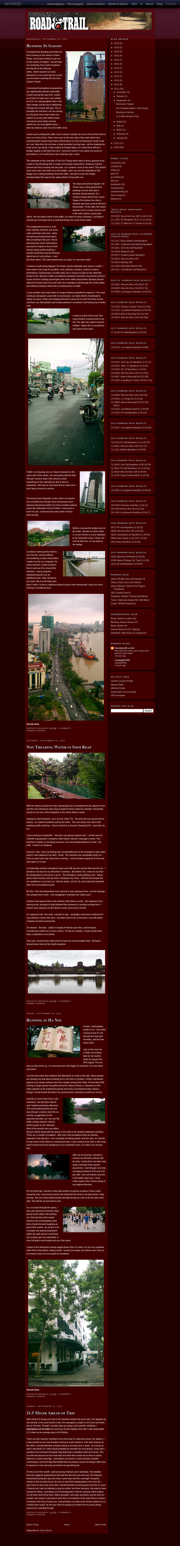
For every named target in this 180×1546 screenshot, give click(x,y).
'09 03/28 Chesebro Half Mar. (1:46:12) (129, 505)
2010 (117, 143)
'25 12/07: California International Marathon (131, 244)
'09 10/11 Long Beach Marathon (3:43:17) (130, 512)
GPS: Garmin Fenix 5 (121, 593)
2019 (117, 68)
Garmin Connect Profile (122, 681)
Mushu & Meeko (118, 4)
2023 (117, 51)
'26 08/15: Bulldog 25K (122, 262)
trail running (116, 195)
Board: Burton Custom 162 (123, 618)
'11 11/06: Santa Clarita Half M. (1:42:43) (130, 475)
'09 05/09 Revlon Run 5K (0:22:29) (127, 509)
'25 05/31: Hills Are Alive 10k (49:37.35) (129, 284)
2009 (117, 147)
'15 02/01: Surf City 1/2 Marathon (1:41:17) (131, 362)
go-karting (116, 177)
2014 (117, 76)
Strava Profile (117, 684)
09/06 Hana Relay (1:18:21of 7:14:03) (129, 538)
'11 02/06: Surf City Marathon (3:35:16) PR (131, 464)
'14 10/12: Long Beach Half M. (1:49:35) (130, 409)
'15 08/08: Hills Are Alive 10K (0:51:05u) (130, 373)
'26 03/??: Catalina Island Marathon (128, 255)
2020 (117, 64)
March (120, 130)
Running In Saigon (44, 46)
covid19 (114, 166)
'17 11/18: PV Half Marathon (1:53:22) (129, 332)
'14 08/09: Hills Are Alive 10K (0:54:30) (129, 395)
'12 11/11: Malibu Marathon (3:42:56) (128, 449)
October (121, 96)
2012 (117, 84)
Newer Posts (33, 1524)
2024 (117, 47)
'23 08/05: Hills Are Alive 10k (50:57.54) (129, 288)
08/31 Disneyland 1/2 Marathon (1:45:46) (130, 534)
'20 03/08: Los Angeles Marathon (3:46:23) (131, 292)
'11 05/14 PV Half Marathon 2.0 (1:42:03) (130, 468)
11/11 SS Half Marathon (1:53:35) (127, 564)
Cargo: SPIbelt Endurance (123, 603)
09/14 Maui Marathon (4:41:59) (125, 542)
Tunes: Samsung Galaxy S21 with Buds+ (130, 600)
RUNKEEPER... (121, 663)
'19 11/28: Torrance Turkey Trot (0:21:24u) (131, 306)
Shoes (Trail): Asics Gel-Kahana (126, 582)
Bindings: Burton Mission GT (124, 622)
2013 (117, 80)
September (122, 100)
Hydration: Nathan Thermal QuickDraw (129, 596)
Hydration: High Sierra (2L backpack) (128, 633)
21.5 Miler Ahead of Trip (51, 1413)
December (122, 92)
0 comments (64, 728)
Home (67, 1524)
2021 (117, 60)
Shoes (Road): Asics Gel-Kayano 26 (128, 579)
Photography (75, 4)
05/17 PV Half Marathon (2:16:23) (127, 527)
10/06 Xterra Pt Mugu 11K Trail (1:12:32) (130, 560)
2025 (117, 43)
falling (114, 170)
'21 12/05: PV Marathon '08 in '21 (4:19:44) (131, 219)
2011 (117, 89)
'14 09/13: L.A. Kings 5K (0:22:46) (127, 399)
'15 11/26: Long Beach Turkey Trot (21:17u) (131, 380)
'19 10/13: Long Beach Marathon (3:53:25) (131, 310)
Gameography (55, 4)
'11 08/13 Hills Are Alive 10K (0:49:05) (129, 472)
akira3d (13, 3)
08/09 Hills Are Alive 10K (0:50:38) (127, 531)
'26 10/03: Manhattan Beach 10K (126, 266)
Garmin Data (33, 724)
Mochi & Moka (96, 4)
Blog (159, 4)
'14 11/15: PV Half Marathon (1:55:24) (129, 412)
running (40, 731)
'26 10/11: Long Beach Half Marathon (128, 269)
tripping (114, 199)
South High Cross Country (123, 692)
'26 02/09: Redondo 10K (122, 251)
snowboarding (118, 191)
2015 (117, 72)
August (120, 121)
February (121, 134)
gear (113, 173)
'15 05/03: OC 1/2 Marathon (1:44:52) (128, 369)
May (119, 125)
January (121, 138)
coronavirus (116, 163)
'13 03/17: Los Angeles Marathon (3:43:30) (131, 427)
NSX (134, 4)
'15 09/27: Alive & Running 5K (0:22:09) (129, 376)
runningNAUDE (122, 660)
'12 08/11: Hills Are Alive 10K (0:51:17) (129, 446)
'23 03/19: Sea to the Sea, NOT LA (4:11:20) (131, 216)
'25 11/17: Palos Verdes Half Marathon (129, 241)
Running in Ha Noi (44, 1020)
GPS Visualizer (118, 695)
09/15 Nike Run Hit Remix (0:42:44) (128, 556)
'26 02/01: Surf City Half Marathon (127, 248)
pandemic (115, 184)
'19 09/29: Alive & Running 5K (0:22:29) (129, 314)
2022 (117, 55)
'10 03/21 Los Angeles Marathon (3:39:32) (131, 490)
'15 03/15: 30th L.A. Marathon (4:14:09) (129, 366)
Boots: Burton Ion (119, 625)
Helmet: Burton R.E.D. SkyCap (125, 629)
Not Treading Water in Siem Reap (59, 747)
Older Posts (100, 1524)
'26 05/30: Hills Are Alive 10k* (125, 259)
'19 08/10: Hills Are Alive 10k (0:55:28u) (129, 317)
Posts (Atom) (46, 1530)
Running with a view (124, 648)
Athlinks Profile (118, 688)
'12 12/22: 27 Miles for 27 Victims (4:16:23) (131, 223)
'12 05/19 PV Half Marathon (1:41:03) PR (130, 442)
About (149, 4)
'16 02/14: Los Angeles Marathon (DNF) (130, 347)
